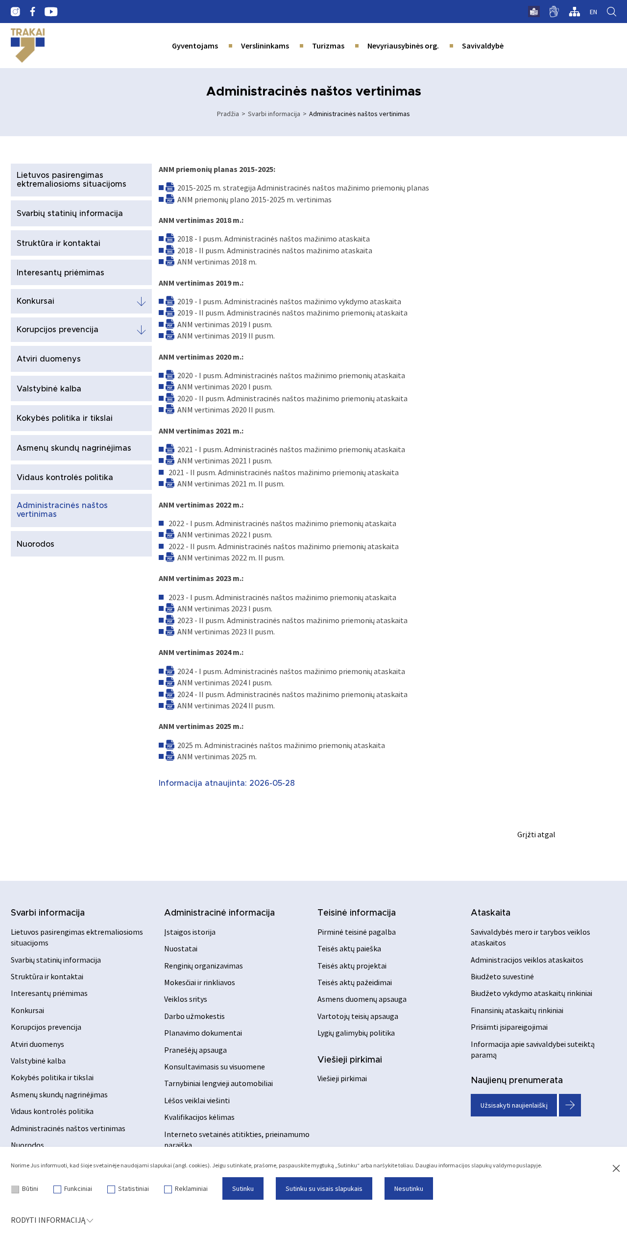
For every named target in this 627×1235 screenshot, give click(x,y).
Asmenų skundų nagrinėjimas (74, 448)
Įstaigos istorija (190, 932)
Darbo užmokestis (194, 1016)
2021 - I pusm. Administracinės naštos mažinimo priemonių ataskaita (291, 449)
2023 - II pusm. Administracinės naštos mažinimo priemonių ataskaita (292, 620)
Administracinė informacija (219, 913)
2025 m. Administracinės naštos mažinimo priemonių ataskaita (281, 745)
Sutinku (243, 1188)
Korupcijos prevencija (57, 330)
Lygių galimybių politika (356, 1033)
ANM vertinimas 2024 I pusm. (224, 682)
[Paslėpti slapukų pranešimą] (616, 1169)
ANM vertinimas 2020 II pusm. (226, 409)
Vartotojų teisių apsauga (357, 1016)
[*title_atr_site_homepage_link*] (28, 45)
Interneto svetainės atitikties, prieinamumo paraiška (237, 1139)
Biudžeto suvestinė (502, 976)
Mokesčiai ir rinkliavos (199, 982)
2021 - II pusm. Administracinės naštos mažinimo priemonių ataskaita (284, 472)
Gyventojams (195, 45)
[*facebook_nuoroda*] (32, 12)
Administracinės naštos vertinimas (62, 510)
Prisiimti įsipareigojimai (509, 1027)
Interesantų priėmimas (60, 273)
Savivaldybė (483, 45)
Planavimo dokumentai (203, 1033)
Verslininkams (265, 45)
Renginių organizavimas (203, 965)
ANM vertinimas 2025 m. (217, 756)
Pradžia (228, 113)
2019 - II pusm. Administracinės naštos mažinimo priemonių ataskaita (292, 312)
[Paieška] (611, 12)
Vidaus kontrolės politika (65, 478)
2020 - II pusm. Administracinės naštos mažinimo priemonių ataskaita (292, 398)
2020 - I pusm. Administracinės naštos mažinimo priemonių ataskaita (291, 375)
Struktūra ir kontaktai (58, 243)
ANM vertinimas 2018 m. (217, 261)
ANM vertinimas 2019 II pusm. (226, 335)
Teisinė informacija (356, 913)
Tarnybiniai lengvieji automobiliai (218, 1083)
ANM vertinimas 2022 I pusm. (224, 534)
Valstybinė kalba (49, 389)
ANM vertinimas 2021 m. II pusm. (231, 483)
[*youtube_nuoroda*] (51, 12)
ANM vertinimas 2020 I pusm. (224, 386)
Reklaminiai (191, 1188)
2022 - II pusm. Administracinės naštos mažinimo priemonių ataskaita (284, 546)
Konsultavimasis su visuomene (214, 1066)
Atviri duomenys (49, 359)
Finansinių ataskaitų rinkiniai (517, 1010)
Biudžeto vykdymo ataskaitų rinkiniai (531, 993)
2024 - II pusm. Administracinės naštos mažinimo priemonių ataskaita (292, 694)
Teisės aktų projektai (351, 965)
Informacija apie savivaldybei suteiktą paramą (533, 1049)
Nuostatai (180, 948)
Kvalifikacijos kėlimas (199, 1117)
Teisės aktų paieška (349, 948)
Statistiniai (133, 1188)
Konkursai (35, 301)
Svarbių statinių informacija (70, 214)
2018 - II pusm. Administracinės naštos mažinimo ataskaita (274, 250)
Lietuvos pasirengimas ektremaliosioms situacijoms (71, 179)
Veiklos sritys (185, 999)
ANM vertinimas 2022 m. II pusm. (231, 557)
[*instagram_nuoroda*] (15, 12)
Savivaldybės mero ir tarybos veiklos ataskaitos (530, 937)
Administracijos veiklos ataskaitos (527, 960)
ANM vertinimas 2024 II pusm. (226, 705)
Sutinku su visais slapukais (324, 1188)
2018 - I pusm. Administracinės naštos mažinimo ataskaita (273, 238)
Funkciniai (78, 1188)
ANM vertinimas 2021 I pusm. (224, 460)
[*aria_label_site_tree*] (574, 12)
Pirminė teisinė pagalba (356, 932)
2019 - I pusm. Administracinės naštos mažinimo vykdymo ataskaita (289, 301)
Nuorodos (35, 544)
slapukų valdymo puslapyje (506, 1165)
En (593, 11)
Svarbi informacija (274, 113)
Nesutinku (408, 1188)
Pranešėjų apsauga (195, 1050)
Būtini (30, 1188)
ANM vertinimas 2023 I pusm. (224, 608)
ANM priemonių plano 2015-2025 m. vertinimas (254, 199)
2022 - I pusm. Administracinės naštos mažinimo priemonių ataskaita (282, 523)
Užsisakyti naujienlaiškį (514, 1105)
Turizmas (328, 45)
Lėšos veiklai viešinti (197, 1100)
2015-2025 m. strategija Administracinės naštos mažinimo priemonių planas (303, 188)
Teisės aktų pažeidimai (354, 982)
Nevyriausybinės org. (403, 45)
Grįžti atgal (536, 834)
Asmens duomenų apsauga (362, 999)
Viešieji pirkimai (349, 1060)
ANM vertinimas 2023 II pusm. (226, 631)
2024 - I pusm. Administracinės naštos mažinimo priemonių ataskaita (291, 671)
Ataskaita (490, 913)
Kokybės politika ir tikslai (65, 418)
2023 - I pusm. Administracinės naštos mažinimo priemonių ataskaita (282, 597)
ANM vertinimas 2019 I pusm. (224, 324)
